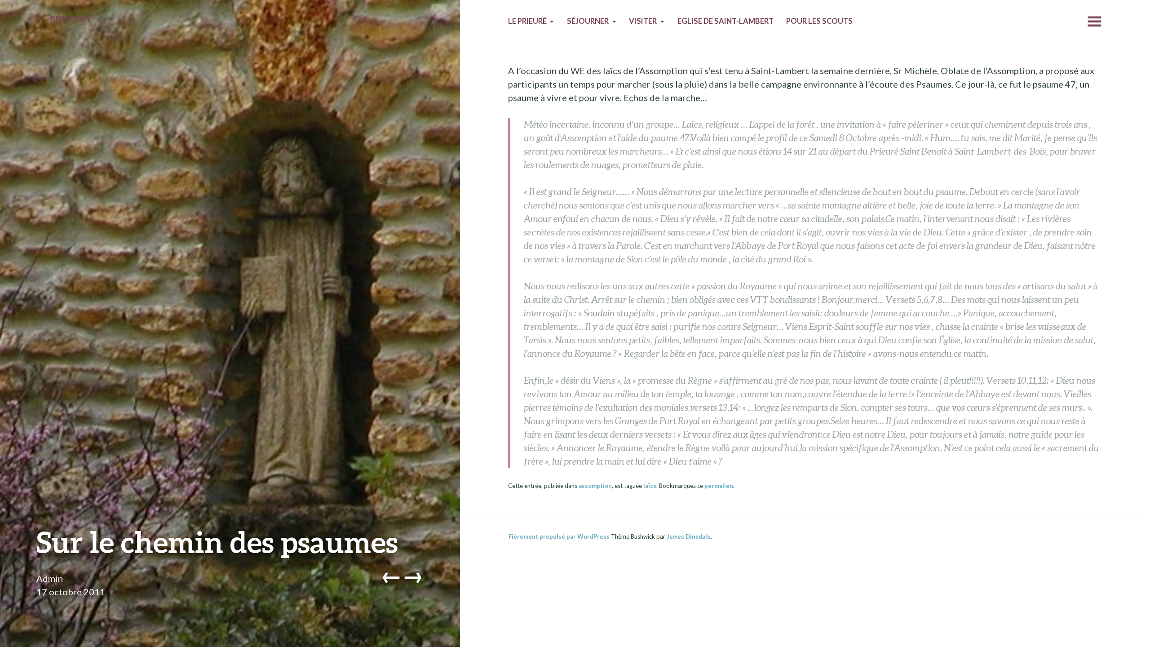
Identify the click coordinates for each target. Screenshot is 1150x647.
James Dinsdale (689, 536)
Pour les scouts (819, 21)
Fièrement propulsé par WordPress (559, 536)
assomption (595, 485)
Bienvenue (71, 18)
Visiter (643, 21)
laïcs (649, 485)
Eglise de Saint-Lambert (725, 21)
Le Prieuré (527, 21)
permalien (718, 485)
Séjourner (588, 21)
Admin (49, 578)
